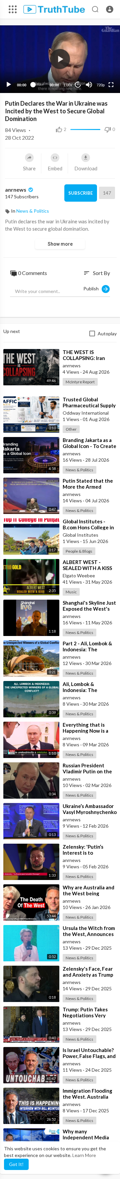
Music (71, 591)
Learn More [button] (84, 1155)
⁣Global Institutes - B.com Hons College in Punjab (88, 527)
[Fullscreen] (111, 84)
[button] (109, 9)
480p (99, 58)
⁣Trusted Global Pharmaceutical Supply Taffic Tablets (89, 405)
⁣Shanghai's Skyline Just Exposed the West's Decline (89, 609)
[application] (60, 59)
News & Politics (32, 211)
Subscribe (80, 193)
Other (71, 429)
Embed (55, 168)
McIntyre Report (80, 381)
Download (85, 168)
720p (101, 85)
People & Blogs (79, 551)
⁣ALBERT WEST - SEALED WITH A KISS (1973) (87, 568)
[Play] (8, 84)
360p (99, 68)
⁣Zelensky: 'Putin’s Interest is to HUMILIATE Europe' (86, 853)
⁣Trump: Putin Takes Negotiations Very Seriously (85, 1015)
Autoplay (107, 333)
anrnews (16, 189)
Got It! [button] (16, 1164)
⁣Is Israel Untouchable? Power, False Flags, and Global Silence (89, 1056)
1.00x (67, 85)
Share (29, 168)
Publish (92, 288)
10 (78, 84)
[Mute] (89, 84)
